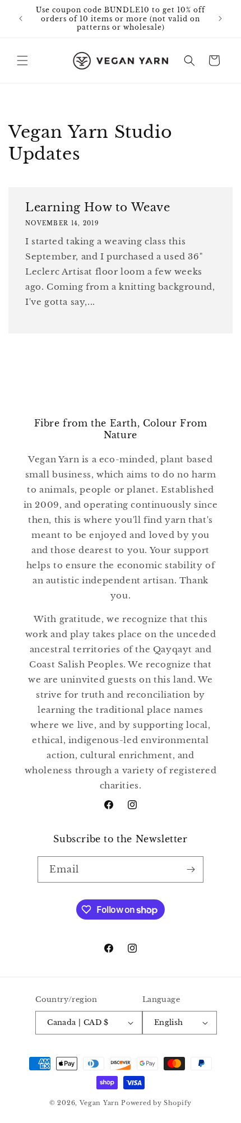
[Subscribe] (190, 869)
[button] (22, 60)
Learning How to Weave (97, 207)
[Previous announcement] (20, 18)
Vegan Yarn (99, 1103)
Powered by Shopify (156, 1103)
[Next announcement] (220, 18)
